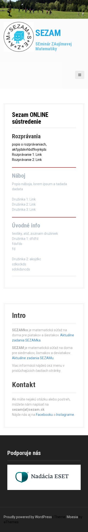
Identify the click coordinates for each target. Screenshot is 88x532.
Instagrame (65, 415)
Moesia (72, 517)
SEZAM (48, 33)
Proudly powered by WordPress (28, 517)
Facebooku (44, 415)
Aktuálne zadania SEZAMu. (33, 358)
